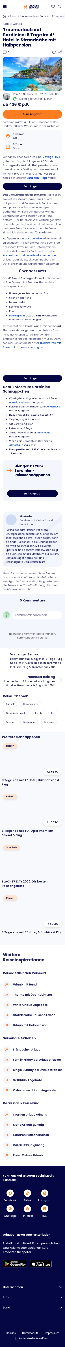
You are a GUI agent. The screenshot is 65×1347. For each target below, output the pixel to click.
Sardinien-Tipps (37, 178)
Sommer (49, 722)
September (29, 722)
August (10, 704)
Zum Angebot (33, 114)
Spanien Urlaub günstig (30, 1114)
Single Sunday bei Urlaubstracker (37, 1070)
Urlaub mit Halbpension (30, 1025)
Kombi (38, 713)
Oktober (10, 722)
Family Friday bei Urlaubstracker (37, 1060)
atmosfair (15, 445)
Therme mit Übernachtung (32, 995)
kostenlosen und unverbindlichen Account (30, 255)
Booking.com (17, 315)
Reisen (13, 16)
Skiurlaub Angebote (27, 1080)
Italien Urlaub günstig (28, 1145)
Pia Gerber (25, 94)
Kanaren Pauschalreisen (31, 1135)
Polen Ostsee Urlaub (28, 1155)
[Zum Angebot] (32, 484)
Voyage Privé (51, 157)
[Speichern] (54, 52)
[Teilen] (60, 52)
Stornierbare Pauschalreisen (34, 1015)
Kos (53, 713)
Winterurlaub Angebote (30, 1005)
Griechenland (30, 704)
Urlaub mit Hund (25, 984)
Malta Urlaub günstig (28, 1125)
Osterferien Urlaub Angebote (34, 1090)
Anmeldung (16, 402)
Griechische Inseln (16, 713)
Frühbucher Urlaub (26, 1049)
